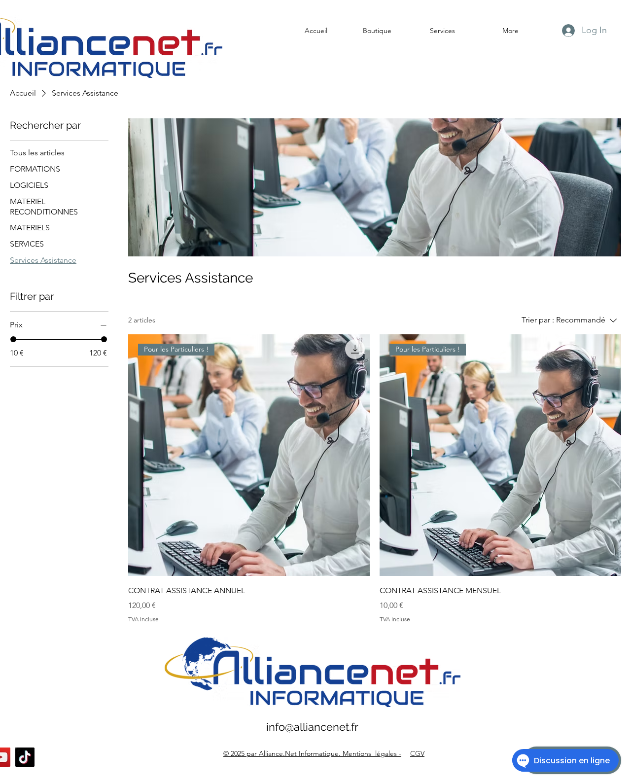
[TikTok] (25, 757)
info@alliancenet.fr (312, 726)
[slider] (13, 339)
